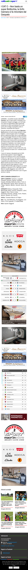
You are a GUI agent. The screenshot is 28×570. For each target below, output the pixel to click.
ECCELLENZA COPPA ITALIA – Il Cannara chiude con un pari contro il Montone (20, 503)
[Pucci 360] (14, 262)
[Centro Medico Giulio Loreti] (14, 82)
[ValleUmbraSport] (9, 1)
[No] (26, 565)
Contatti (2, 546)
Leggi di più (16, 567)
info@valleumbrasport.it (12, 542)
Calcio (5, 17)
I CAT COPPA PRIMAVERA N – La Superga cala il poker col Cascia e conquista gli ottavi (7, 524)
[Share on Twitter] (26, 116)
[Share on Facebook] (24, 116)
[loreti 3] (14, 417)
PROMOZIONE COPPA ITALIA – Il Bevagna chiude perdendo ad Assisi (20, 523)
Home (2, 17)
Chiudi (11, 567)
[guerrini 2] (14, 218)
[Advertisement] (14, 35)
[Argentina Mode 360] (14, 240)
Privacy (6, 546)
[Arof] (14, 103)
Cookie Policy (11, 546)
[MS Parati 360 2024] (14, 314)
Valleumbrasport (6, 553)
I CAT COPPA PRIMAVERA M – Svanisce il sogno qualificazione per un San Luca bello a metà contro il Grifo (7, 504)
